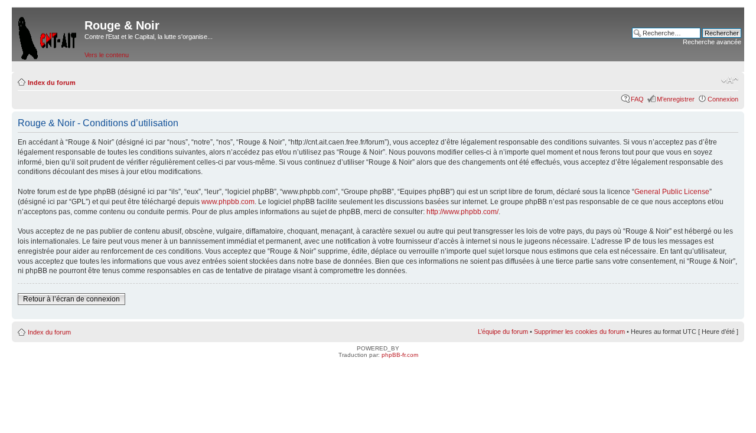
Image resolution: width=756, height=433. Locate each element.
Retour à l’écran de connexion (71, 299)
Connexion (723, 99)
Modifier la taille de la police (729, 80)
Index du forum (52, 82)
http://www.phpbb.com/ (462, 212)
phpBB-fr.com (400, 355)
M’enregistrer (676, 99)
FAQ (637, 99)
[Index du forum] (48, 35)
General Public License (671, 192)
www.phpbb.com (228, 202)
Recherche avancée (712, 41)
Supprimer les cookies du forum (579, 331)
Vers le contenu (106, 54)
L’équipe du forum (503, 331)
